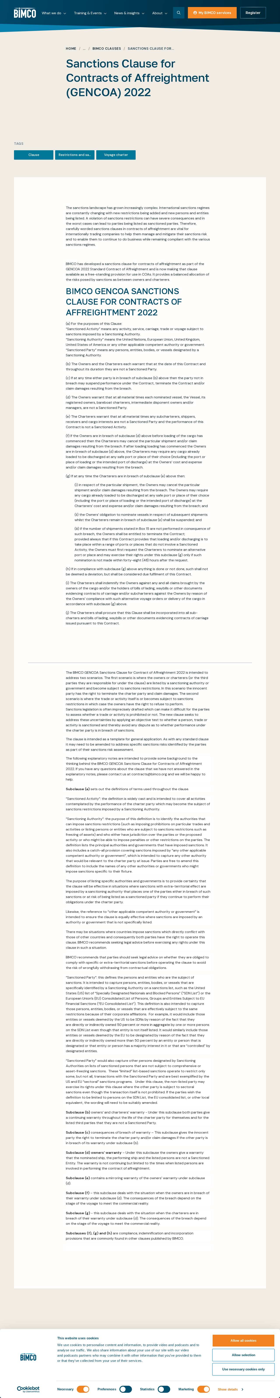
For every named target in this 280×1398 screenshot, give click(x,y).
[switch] (125, 1389)
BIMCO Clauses (107, 49)
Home (71, 49)
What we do (51, 13)
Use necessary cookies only (243, 1369)
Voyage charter (116, 155)
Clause (33, 155)
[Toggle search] (178, 12)
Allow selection (243, 1355)
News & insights (127, 13)
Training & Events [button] (88, 13)
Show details (228, 1389)
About (157, 13)
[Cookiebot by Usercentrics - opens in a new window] (28, 1389)
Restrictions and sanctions (76, 155)
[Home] (25, 12)
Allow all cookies (243, 1340)
